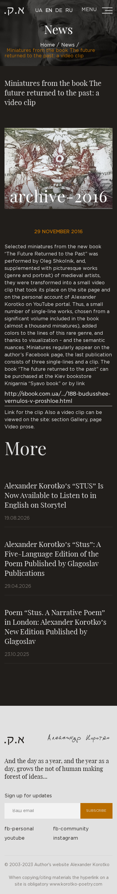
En (49, 10)
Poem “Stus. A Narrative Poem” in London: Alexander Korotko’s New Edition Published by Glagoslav (55, 626)
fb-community (71, 829)
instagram (65, 838)
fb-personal (19, 829)
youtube (14, 838)
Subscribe (96, 810)
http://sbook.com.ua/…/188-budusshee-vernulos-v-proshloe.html (57, 398)
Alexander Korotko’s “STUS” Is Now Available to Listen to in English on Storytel (54, 495)
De (58, 10)
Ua (39, 10)
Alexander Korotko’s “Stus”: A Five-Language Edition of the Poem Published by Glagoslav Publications (52, 558)
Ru (69, 10)
